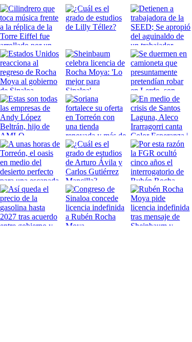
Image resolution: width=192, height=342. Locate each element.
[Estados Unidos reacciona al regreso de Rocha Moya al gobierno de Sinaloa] (30, 69)
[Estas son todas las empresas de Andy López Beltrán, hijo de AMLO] (30, 114)
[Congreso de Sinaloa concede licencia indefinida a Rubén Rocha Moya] (96, 205)
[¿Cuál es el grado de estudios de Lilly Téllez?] (96, 24)
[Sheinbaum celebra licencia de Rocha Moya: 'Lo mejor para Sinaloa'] (96, 69)
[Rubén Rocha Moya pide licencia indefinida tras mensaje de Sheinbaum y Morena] (161, 205)
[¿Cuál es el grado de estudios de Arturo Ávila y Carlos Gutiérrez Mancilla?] (96, 159)
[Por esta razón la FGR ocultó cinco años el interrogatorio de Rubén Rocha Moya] (161, 159)
